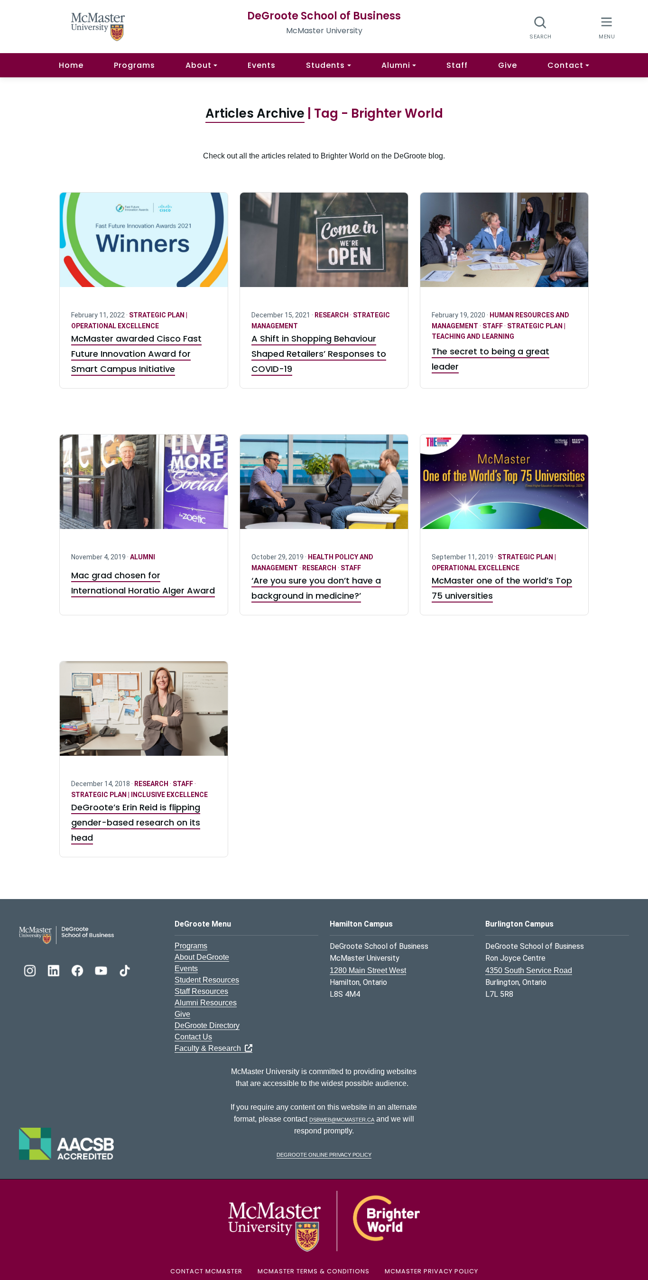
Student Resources (207, 980)
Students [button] (325, 65)
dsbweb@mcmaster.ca (341, 1119)
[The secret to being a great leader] (504, 245)
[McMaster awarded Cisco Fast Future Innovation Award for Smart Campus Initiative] (144, 245)
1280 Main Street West (368, 970)
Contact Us (193, 1037)
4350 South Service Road (528, 970)
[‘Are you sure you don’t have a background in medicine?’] (324, 487)
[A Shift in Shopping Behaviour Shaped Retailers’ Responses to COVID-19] (324, 245)
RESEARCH (332, 315)
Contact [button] (565, 65)
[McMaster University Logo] (324, 1220)
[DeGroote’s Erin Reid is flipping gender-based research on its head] (144, 714)
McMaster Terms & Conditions (314, 1271)
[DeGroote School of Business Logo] (66, 934)
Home (71, 65)
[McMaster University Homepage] (98, 25)
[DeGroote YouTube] (102, 969)
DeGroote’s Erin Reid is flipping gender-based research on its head (135, 822)
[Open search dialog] (540, 27)
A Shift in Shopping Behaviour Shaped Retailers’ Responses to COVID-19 (318, 354)
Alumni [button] (395, 65)
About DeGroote (202, 957)
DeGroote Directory (207, 1025)
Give (507, 65)
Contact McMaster (206, 1271)
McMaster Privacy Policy (431, 1271)
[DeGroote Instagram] (31, 969)
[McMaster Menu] (606, 26)
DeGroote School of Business (324, 16)
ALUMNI (142, 557)
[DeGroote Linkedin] (54, 969)
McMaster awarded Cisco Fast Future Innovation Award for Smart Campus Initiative (136, 354)
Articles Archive (255, 113)
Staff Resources (201, 991)
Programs (134, 65)
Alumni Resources (206, 1003)
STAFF (493, 326)
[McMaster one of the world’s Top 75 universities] (504, 487)
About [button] (198, 65)
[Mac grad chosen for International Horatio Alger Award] (144, 487)
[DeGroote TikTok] (125, 969)
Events (262, 65)
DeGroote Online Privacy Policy (324, 1154)
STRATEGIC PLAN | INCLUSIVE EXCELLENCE (139, 794)
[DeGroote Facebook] (78, 969)
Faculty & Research (210, 1048)
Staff (457, 65)
